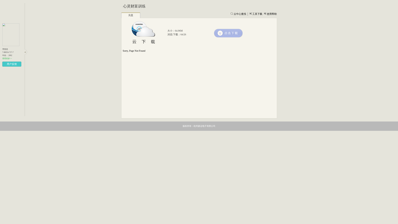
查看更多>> (7, 58)
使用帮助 (272, 14)
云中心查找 (240, 14)
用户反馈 (12, 64)
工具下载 (257, 14)
